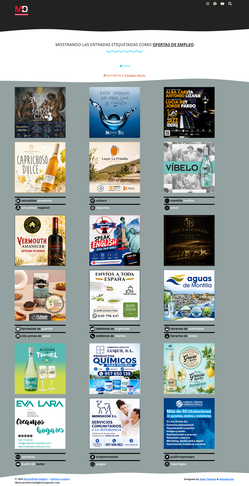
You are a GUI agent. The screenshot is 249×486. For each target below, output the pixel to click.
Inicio (126, 66)
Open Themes (208, 479)
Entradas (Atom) (134, 75)
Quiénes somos (60, 479)
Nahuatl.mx (226, 479)
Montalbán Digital (35, 479)
